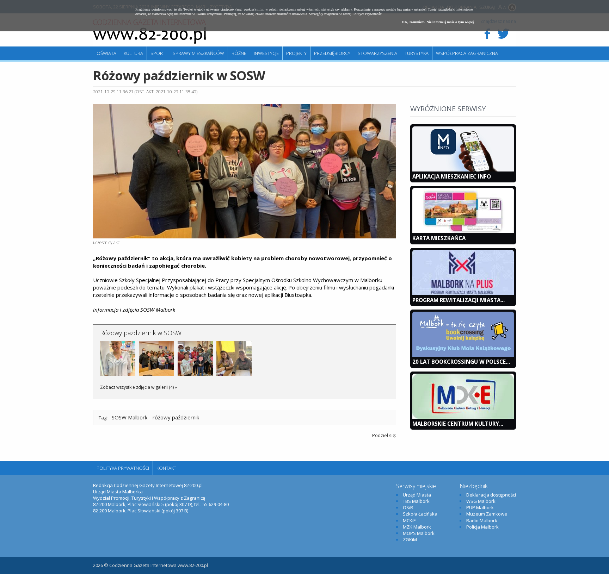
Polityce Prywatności (367, 14)
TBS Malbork (416, 501)
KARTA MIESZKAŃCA (439, 238)
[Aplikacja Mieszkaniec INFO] (463, 170)
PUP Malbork (480, 507)
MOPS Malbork (419, 533)
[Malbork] (149, 31)
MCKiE (409, 520)
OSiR (408, 507)
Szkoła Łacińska (420, 514)
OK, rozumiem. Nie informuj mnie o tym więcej (438, 22)
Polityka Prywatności (123, 468)
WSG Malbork (481, 501)
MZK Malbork (417, 527)
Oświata (106, 53)
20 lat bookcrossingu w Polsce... (461, 361)
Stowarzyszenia (377, 53)
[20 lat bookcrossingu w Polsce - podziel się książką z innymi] (463, 355)
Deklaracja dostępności (491, 495)
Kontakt (166, 468)
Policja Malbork (482, 527)
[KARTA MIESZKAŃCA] (463, 231)
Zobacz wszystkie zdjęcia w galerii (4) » (138, 387)
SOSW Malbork (129, 417)
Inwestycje (266, 53)
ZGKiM (410, 539)
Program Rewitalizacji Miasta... (458, 300)
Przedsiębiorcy (332, 53)
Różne (239, 53)
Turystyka (417, 53)
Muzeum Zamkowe (486, 514)
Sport (157, 53)
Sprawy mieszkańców (198, 53)
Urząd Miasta (417, 495)
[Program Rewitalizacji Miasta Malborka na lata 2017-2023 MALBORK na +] (463, 293)
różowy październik (176, 417)
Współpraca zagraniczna (467, 53)
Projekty (296, 53)
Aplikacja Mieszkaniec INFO (451, 176)
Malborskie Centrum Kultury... (457, 423)
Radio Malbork (481, 520)
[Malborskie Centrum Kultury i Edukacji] (463, 417)
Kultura (133, 53)
